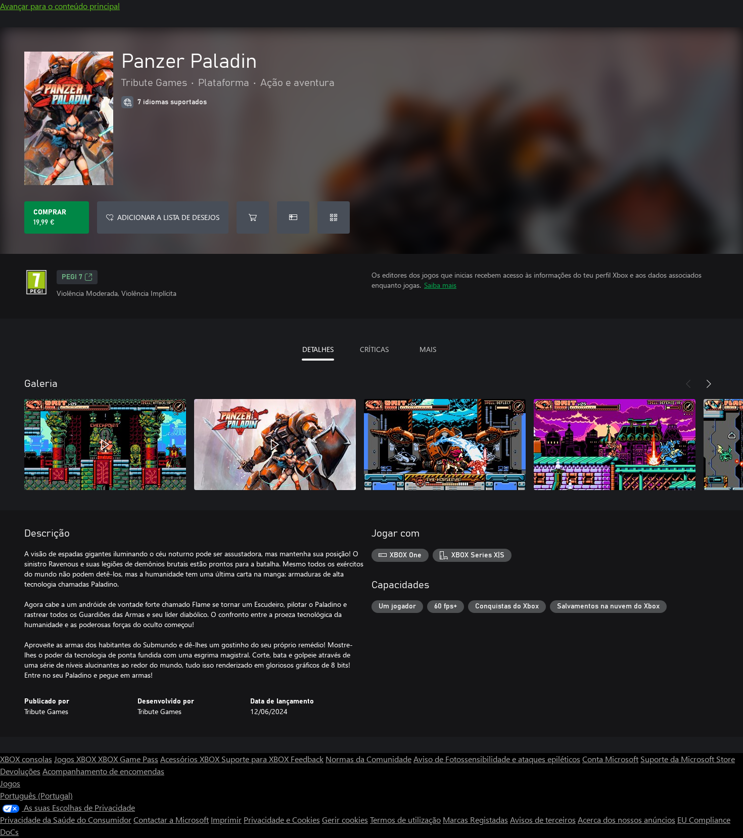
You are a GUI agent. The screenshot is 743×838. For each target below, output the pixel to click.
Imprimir (226, 819)
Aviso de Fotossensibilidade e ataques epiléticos (496, 759)
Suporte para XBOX (256, 759)
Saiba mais (440, 285)
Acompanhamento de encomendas (103, 771)
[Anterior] (688, 384)
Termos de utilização (405, 819)
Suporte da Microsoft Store (687, 759)
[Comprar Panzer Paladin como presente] (293, 217)
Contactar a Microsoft (171, 819)
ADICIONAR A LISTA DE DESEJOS (168, 217)
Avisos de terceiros (543, 819)
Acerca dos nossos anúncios (626, 819)
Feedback (307, 759)
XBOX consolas (26, 759)
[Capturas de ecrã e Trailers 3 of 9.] (445, 444)
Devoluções (20, 771)
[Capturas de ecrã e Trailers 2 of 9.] (275, 444)
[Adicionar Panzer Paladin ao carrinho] (253, 217)
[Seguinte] (709, 384)
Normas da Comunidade (368, 759)
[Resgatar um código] (333, 217)
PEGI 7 (72, 277)
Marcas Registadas (475, 819)
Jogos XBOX (76, 759)
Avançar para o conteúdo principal (60, 6)
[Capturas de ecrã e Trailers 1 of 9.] (105, 444)
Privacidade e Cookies (282, 819)
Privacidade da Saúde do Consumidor (65, 819)
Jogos (10, 783)
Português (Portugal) (36, 795)
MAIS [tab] (428, 349)
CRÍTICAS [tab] (374, 349)
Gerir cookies (345, 819)
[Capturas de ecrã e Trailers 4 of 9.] (614, 444)
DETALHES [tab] (318, 349)
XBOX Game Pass (128, 759)
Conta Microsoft (610, 759)
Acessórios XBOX (190, 759)
